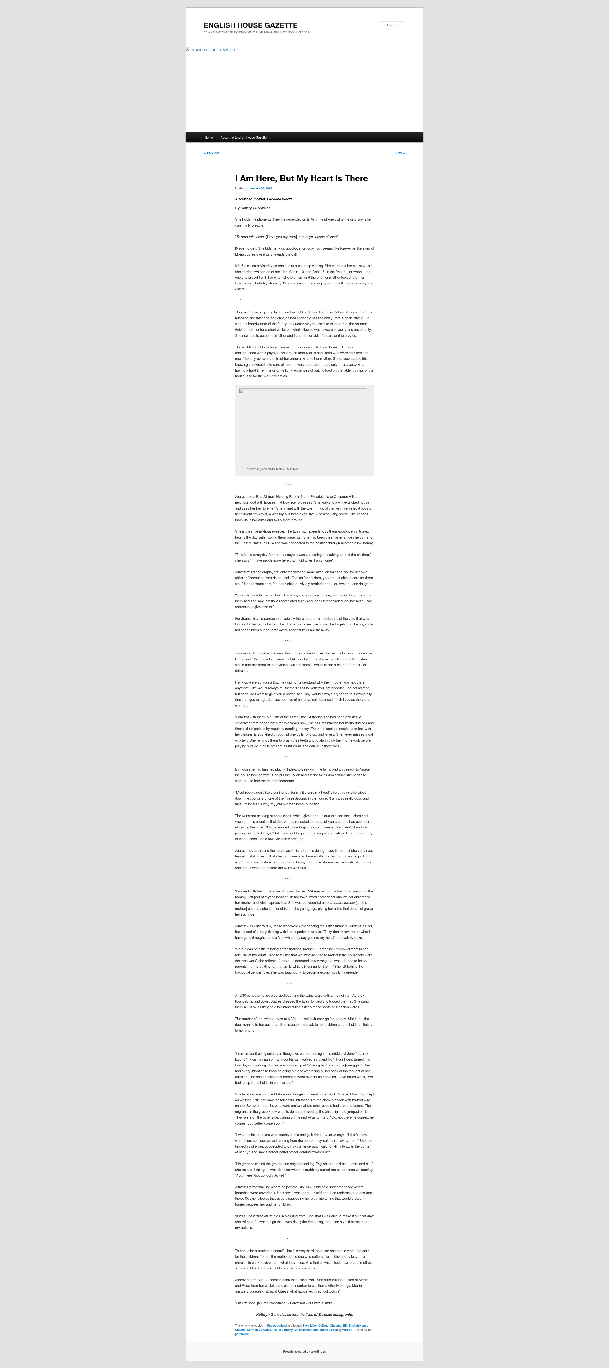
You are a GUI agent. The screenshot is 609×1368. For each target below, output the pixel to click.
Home (209, 137)
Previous (211, 153)
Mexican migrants (306, 1330)
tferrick (347, 1330)
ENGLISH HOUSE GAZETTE (251, 25)
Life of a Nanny (283, 1330)
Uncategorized (277, 1325)
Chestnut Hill (338, 1325)
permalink (242, 1334)
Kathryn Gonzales (259, 1330)
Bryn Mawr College (316, 1325)
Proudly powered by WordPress (304, 1351)
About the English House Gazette (244, 137)
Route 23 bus (329, 1330)
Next (400, 153)
